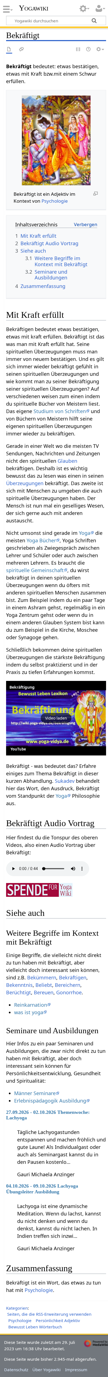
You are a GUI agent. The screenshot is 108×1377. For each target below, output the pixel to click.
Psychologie (55, 201)
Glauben (67, 461)
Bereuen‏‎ (43, 992)
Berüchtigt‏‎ (18, 992)
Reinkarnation (30, 1004)
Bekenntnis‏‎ (19, 985)
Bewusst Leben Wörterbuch (35, 1327)
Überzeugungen (24, 483)
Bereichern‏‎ (67, 985)
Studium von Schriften (60, 411)
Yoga (84, 533)
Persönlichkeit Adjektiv (58, 1320)
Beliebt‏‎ (43, 985)
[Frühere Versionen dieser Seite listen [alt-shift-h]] (89, 49)
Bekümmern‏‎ (41, 977)
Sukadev (64, 781)
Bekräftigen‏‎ (72, 977)
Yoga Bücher (41, 540)
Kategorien (17, 1308)
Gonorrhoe (69, 992)
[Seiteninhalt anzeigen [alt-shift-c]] (9, 49)
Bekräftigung (22, 687)
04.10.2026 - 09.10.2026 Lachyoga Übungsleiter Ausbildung (42, 1188)
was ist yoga (28, 1012)
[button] (56, 718)
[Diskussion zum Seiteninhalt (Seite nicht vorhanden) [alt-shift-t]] (22, 49)
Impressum (76, 1369)
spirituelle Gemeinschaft (35, 570)
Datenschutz (16, 1369)
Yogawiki (33, 8)
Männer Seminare (35, 1093)
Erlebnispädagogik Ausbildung (50, 1100)
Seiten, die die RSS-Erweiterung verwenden (49, 1314)
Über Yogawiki (46, 1369)
